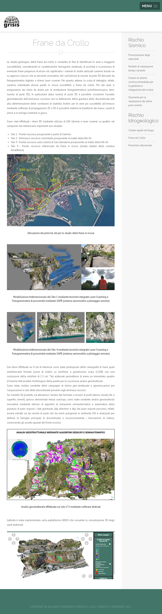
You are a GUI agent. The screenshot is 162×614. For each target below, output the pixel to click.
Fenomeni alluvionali (140, 145)
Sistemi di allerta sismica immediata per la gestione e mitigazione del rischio (141, 83)
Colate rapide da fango (141, 130)
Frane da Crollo (137, 138)
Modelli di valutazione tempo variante (140, 68)
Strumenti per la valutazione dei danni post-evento (140, 101)
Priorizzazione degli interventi (139, 57)
